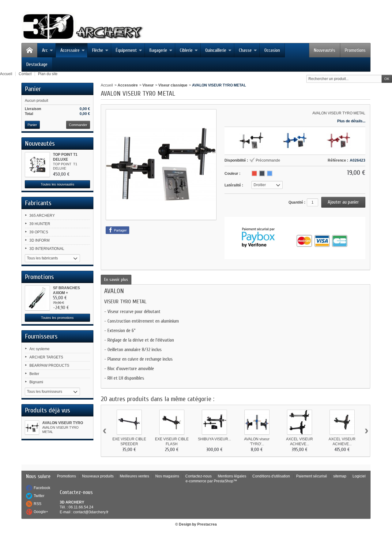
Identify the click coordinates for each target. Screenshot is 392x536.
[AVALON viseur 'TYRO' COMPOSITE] (257, 422)
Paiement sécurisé (311, 476)
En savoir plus (116, 279)
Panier (33, 89)
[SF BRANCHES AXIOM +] (37, 298)
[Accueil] (29, 50)
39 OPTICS (38, 232)
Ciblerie (186, 50)
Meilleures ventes (134, 476)
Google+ (41, 512)
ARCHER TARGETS (46, 357)
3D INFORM (39, 240)
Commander (78, 125)
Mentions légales (232, 476)
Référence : (338, 160)
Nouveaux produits (98, 476)
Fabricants (38, 203)
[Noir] (262, 173)
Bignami (36, 382)
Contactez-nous (198, 476)
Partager (120, 230)
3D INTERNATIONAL (46, 249)
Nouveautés (324, 50)
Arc (45, 50)
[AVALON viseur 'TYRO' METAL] (251, 140)
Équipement (126, 50)
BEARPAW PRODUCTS (49, 365)
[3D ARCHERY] (82, 27)
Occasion (272, 50)
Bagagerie (158, 50)
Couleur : (232, 173)
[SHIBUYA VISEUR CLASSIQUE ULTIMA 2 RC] (214, 422)
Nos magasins (167, 476)
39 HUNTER (39, 224)
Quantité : (296, 202)
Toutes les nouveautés (57, 184)
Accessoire (70, 50)
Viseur (148, 85)
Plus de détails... (351, 121)
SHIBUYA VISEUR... (214, 439)
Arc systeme (39, 349)
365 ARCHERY (42, 215)
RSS (37, 504)
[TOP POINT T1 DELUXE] (37, 164)
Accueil (107, 85)
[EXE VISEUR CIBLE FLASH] (172, 422)
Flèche (97, 50)
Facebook (42, 488)
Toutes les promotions (57, 318)
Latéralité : (233, 185)
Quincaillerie (215, 50)
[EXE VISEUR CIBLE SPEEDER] (129, 422)
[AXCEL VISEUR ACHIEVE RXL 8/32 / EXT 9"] (299, 422)
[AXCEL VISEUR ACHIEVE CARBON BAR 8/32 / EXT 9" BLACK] (342, 422)
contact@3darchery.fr (90, 512)
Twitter (39, 496)
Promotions (355, 50)
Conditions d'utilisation (271, 476)
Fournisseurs (41, 336)
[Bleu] (269, 173)
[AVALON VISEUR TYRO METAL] (32, 427)
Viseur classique (172, 85)
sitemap (339, 476)
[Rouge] (254, 173)
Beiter (34, 374)
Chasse (245, 50)
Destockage (36, 64)
